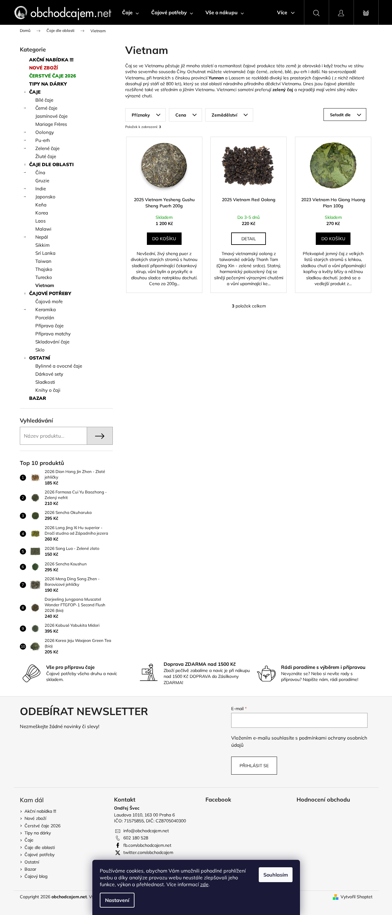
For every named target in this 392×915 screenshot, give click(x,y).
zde (204, 884)
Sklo (40, 350)
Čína (40, 172)
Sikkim (42, 245)
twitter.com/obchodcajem (148, 852)
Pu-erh (42, 140)
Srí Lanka (45, 253)
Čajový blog (35, 876)
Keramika (45, 309)
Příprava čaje (49, 326)
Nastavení (117, 900)
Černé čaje (46, 108)
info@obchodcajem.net (146, 830)
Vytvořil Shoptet (356, 897)
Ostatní (39, 358)
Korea (41, 213)
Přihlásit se (254, 765)
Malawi (43, 229)
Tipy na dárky (48, 84)
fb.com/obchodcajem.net (147, 845)
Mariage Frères (51, 124)
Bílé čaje (44, 100)
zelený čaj (282, 89)
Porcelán (44, 317)
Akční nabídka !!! (51, 60)
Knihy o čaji (47, 390)
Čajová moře (49, 301)
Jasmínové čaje (51, 116)
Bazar (37, 398)
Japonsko (45, 197)
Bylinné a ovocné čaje (58, 366)
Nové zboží (43, 68)
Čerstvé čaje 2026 (52, 76)
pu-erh (300, 71)
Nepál (41, 237)
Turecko (43, 277)
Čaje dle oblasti (51, 164)
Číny (181, 71)
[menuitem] (130, 12)
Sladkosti (45, 382)
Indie (40, 189)
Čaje (35, 92)
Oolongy (44, 132)
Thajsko (43, 269)
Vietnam (44, 285)
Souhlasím (275, 875)
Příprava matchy (53, 334)
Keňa (40, 205)
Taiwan (43, 261)
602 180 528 (135, 838)
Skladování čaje (52, 342)
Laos (40, 221)
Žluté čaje (45, 156)
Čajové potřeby (50, 293)
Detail (248, 238)
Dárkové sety (49, 374)
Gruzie (42, 180)
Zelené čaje (47, 148)
